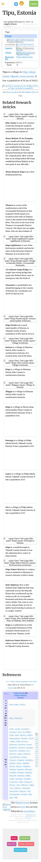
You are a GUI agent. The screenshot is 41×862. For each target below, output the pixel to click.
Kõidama (22, 751)
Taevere (12, 785)
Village (8, 36)
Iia (24, 732)
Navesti (12, 766)
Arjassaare (25, 729)
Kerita (31, 738)
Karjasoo (24, 738)
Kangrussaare (14, 738)
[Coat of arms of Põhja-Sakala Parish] (37, 765)
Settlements (19, 693)
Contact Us (24, 838)
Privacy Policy (20, 850)
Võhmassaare (14, 794)
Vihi (29, 791)
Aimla (11, 729)
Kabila (29, 735)
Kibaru (12, 741)
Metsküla (29, 760)
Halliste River (30, 92)
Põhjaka (21, 772)
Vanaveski (26, 788)
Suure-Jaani (13, 704)
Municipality (9, 58)
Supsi (21, 782)
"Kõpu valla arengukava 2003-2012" (23, 682)
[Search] (21, 3)
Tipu (18, 785)
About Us (12, 844)
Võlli (30, 794)
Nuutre (19, 766)
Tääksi (31, 785)
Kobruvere (13, 745)
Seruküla (27, 779)
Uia (11, 788)
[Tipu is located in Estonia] (20, 40)
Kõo (28, 751)
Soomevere (13, 782)
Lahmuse (26, 754)
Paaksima (26, 766)
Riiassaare (21, 776)
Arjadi (17, 729)
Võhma (22, 704)
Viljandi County (22, 54)
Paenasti (20, 769)
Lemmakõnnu (14, 757)
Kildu (18, 741)
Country (8, 48)
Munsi (19, 763)
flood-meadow (12, 92)
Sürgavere (28, 782)
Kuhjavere (13, 748)
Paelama (12, 769)
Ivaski (11, 735)
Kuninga (29, 748)
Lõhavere (13, 760)
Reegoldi (12, 776)
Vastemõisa (13, 791)
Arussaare (13, 732)
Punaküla (13, 772)
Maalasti (21, 760)
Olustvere (18, 718)
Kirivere (24, 741)
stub (23, 807)
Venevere (22, 791)
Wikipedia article (31, 815)
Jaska (17, 735)
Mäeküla (26, 763)
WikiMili (7, 3)
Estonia (19, 50)
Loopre (24, 757)
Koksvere (22, 745)
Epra (20, 732)
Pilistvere (28, 769)
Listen (33, 4)
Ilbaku (28, 732)
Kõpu (11, 718)
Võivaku (24, 794)
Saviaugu (19, 779)
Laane (19, 754)
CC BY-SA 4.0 (28, 816)
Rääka (28, 776)
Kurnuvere (13, 751)
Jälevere (23, 735)
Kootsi (29, 745)
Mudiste (12, 763)
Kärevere (12, 754)
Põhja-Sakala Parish (24, 57)
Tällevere (24, 785)
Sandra (12, 779)
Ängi (11, 798)
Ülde (15, 798)
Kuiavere (21, 748)
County (8, 53)
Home (14, 838)
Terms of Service (26, 844)
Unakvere (17, 788)
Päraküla (28, 772)
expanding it (29, 811)
